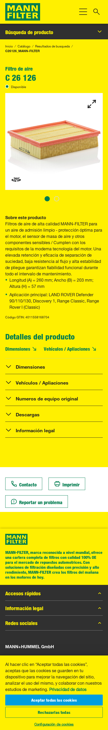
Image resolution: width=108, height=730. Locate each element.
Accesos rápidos (23, 593)
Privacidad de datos (68, 689)
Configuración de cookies (54, 724)
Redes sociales (21, 623)
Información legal (24, 608)
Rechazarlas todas (54, 712)
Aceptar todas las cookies (54, 700)
